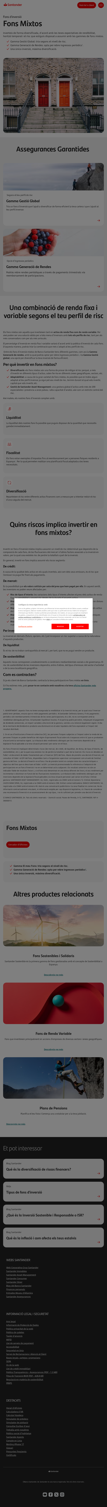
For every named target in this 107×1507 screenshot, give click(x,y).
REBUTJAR (60, 626)
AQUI (48, 619)
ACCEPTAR (80, 626)
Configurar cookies (25, 626)
